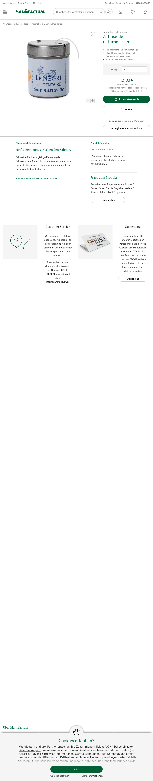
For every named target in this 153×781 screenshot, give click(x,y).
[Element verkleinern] (88, 101)
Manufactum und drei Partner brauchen (44, 746)
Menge (114, 69)
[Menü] (5, 11)
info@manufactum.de (58, 281)
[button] (93, 33)
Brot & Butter (24, 3)
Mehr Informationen (92, 775)
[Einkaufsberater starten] (109, 11)
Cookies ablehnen (59, 775)
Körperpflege (22, 23)
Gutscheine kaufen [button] (133, 279)
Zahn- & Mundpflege (53, 23)
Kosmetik (36, 23)
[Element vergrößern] (92, 101)
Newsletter (38, 3)
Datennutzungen (29, 750)
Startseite (8, 23)
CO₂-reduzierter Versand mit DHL (126, 91)
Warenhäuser (9, 3)
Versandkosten (140, 87)
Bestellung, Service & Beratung (127, 3)
